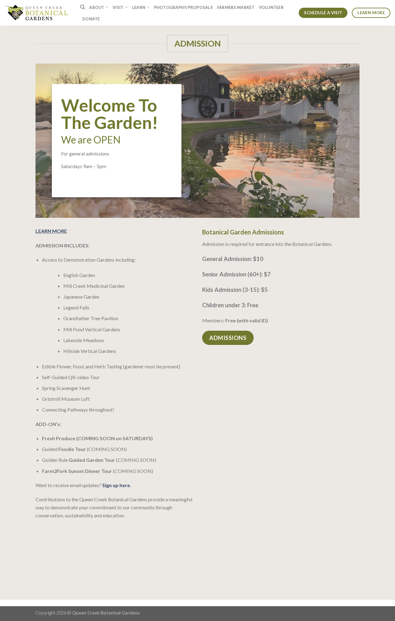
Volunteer (271, 7)
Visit (118, 7)
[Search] (82, 7)
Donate (91, 18)
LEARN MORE (51, 231)
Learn (138, 7)
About (96, 7)
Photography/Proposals (183, 7)
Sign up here (116, 485)
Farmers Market (236, 7)
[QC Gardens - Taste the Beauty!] (38, 12)
